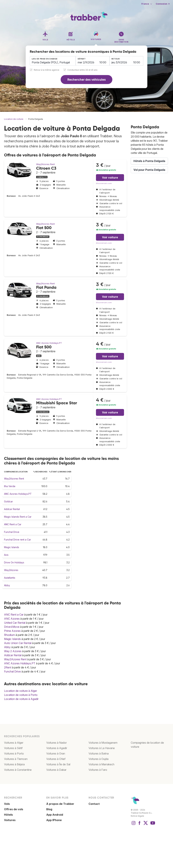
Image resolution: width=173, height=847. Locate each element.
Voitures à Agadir (56, 748)
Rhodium (9, 635)
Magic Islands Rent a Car (17, 516)
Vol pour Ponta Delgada (149, 169)
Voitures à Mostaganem (103, 742)
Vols (7, 803)
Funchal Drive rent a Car (17, 539)
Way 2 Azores (12, 651)
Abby (7, 585)
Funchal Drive (11, 531)
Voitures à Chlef (56, 759)
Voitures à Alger (13, 742)
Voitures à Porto (14, 753)
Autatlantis (9, 577)
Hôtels (8, 814)
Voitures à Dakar (56, 769)
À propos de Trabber (60, 803)
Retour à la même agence (46, 70)
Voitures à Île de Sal (58, 764)
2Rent (7, 667)
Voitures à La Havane (102, 748)
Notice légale (137, 816)
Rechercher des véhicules (86, 79)
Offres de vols (13, 809)
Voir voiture (110, 177)
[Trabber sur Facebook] (139, 824)
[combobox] (53, 61)
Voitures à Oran (55, 753)
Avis (6, 554)
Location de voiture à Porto (21, 695)
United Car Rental (14, 622)
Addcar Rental (12, 509)
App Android (54, 814)
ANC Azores (12, 618)
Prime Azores (12, 630)
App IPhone (54, 820)
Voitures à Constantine (18, 769)
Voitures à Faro (98, 769)
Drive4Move (11, 626)
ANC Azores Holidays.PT (49, 343)
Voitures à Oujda (98, 759)
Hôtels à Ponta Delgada (149, 161)
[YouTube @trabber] (152, 824)
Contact (94, 803)
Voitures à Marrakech (101, 764)
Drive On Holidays (14, 562)
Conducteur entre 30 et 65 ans (82, 70)
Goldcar (8, 501)
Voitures (10, 820)
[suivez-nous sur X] (145, 824)
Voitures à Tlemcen (16, 759)
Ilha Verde (9, 486)
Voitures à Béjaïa (14, 764)
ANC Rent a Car (12, 524)
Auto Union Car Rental (17, 643)
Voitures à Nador (56, 742)
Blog (49, 809)
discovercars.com (104, 183)
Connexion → (163, 4)
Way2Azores (11, 570)
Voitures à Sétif (13, 748)
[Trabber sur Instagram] (133, 824)
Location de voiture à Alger (20, 690)
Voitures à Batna (99, 753)
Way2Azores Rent (45, 164)
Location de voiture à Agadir (21, 699)
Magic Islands (11, 547)
